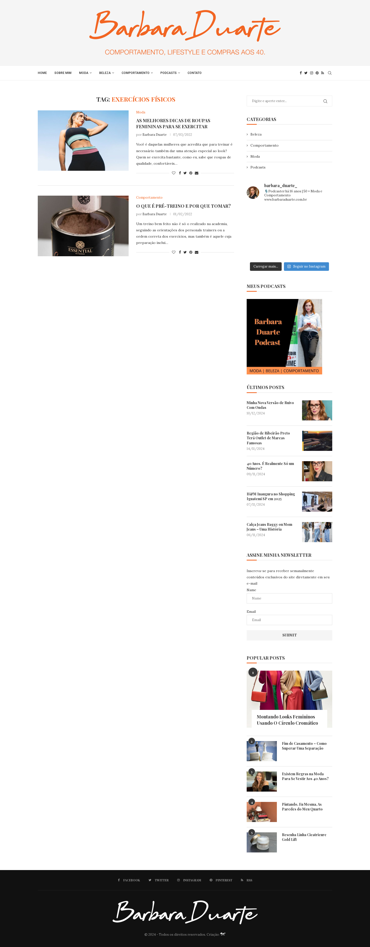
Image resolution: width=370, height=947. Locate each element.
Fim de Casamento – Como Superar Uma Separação (304, 746)
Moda (83, 73)
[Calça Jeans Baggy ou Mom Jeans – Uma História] (317, 532)
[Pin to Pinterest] (190, 173)
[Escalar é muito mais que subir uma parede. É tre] (318, 250)
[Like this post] (173, 173)
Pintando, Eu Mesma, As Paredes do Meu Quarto (302, 807)
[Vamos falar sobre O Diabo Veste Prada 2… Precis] (260, 233)
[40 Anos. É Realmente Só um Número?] (317, 471)
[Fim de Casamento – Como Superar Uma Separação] (262, 751)
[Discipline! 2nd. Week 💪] (289, 215)
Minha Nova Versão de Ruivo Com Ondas (270, 405)
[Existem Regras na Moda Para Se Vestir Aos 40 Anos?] (262, 781)
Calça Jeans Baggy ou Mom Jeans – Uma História (269, 527)
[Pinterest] (317, 73)
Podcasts (168, 73)
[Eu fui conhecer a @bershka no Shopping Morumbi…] (318, 233)
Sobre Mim (62, 73)
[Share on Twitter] (185, 173)
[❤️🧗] (318, 215)
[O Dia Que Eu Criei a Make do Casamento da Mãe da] (289, 250)
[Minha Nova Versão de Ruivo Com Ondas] (317, 410)
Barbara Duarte (154, 135)
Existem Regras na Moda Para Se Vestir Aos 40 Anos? (305, 776)
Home (42, 73)
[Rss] (322, 73)
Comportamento (136, 73)
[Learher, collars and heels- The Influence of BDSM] (289, 233)
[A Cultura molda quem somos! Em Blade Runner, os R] (260, 250)
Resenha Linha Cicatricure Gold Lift (304, 837)
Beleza (105, 73)
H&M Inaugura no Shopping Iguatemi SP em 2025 (271, 496)
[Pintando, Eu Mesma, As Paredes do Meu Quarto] (262, 812)
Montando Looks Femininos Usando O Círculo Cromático (287, 720)
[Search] (329, 73)
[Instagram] (311, 73)
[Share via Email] (196, 173)
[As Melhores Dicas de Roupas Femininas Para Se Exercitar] (83, 140)
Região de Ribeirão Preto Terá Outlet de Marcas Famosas (268, 438)
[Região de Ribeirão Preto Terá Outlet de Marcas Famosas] (317, 441)
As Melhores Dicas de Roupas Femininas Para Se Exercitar (173, 123)
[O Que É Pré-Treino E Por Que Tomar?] (83, 226)
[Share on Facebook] (180, 173)
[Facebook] (301, 73)
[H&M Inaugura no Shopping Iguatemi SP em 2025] (317, 502)
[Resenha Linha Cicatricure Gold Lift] (262, 842)
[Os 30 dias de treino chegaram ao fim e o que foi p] (260, 215)
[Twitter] (306, 73)
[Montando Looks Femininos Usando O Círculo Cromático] (289, 699)
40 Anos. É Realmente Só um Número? (270, 466)
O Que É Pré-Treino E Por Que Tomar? (183, 206)
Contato (195, 73)
